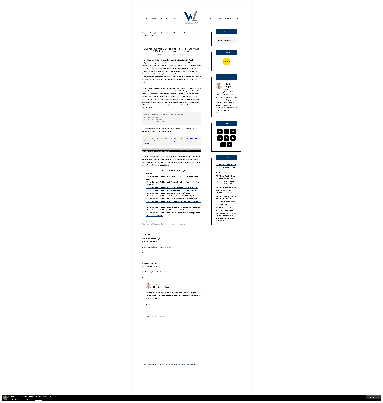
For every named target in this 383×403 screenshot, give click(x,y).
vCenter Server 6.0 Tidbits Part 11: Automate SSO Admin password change (173, 210)
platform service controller (171, 224)
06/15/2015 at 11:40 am (150, 241)
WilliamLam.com (191, 17)
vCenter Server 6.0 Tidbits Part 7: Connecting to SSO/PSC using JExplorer (173, 196)
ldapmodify (150, 224)
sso (185, 224)
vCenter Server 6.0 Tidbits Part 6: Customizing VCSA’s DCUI (168, 193)
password (158, 224)
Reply (144, 253)
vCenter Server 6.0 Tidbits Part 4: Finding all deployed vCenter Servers (172, 187)
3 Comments (181, 54)
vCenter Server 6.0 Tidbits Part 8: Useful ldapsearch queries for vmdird (172, 199)
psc (182, 224)
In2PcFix (153, 239)
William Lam (157, 284)
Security (153, 221)
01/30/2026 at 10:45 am (150, 266)
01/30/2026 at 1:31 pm (161, 287)
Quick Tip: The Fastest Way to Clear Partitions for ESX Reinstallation (226, 190)
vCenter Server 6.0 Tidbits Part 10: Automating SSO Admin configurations (173, 207)
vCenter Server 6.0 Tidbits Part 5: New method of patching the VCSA (171, 190)
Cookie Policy (38, 400)
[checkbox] (5, 397)
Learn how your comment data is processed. (183, 364)
